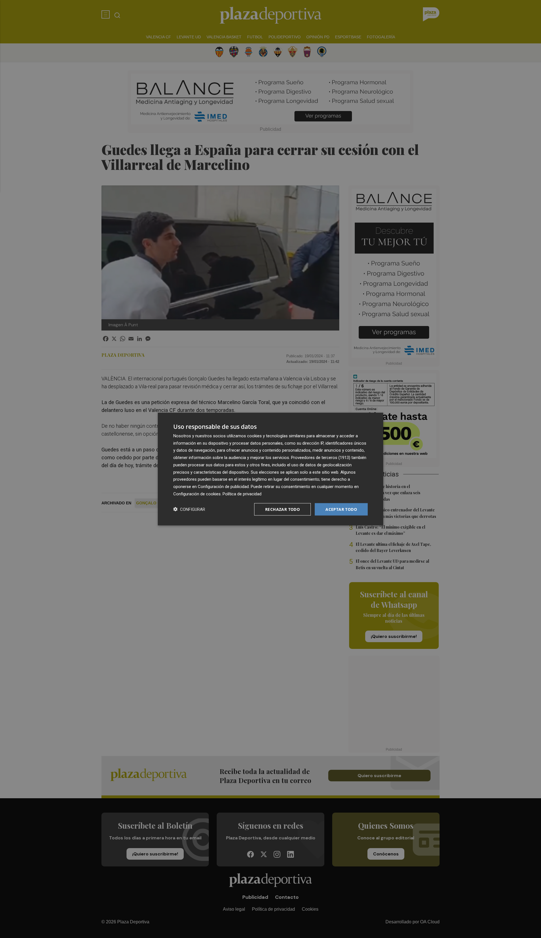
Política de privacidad (242, 493)
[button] (189, 509)
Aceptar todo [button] (341, 509)
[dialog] (270, 469)
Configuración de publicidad (223, 486)
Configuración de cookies (197, 493)
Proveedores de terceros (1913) (320, 457)
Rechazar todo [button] (282, 509)
